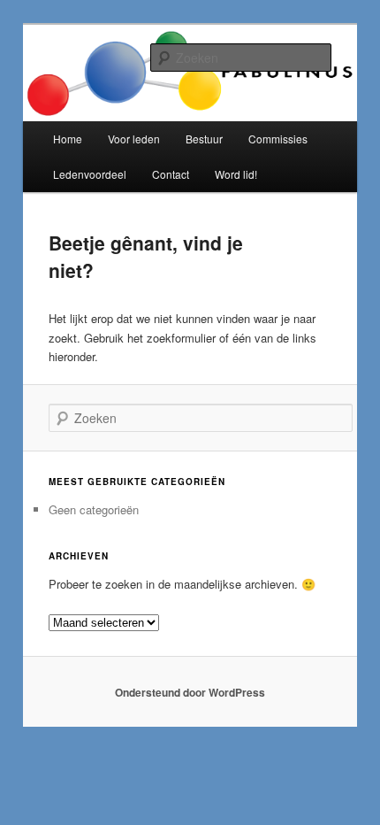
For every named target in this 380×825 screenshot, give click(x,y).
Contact (170, 173)
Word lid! (236, 173)
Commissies (278, 138)
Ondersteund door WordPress (190, 692)
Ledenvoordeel (89, 173)
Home (67, 138)
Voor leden (134, 138)
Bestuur (204, 138)
